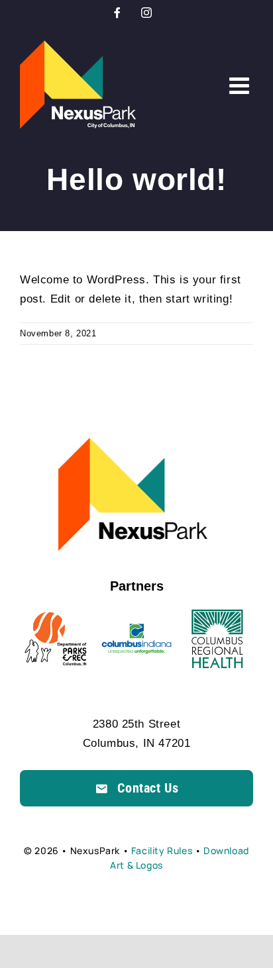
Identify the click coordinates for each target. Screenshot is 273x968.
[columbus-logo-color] (136, 628)
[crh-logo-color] (217, 612)
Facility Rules (161, 850)
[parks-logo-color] (56, 612)
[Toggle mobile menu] (241, 85)
